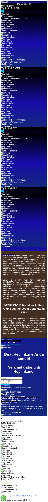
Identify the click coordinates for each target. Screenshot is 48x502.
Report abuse (6, 339)
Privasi (14, 402)
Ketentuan (5, 402)
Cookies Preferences (11, 342)
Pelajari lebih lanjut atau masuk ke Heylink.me (20, 398)
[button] (24, 341)
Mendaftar (5, 385)
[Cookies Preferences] (3, 498)
